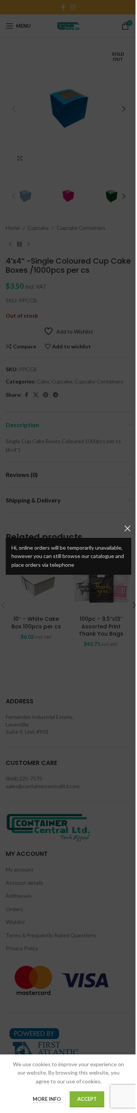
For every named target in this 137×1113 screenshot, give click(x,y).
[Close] (127, 528)
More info (47, 1099)
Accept (87, 1099)
